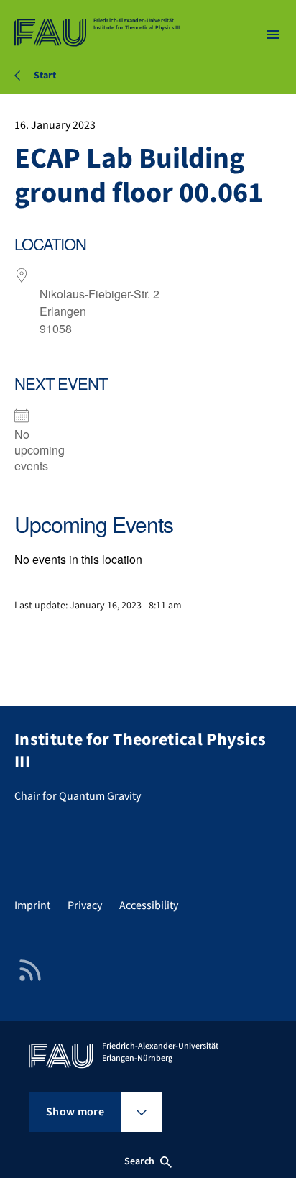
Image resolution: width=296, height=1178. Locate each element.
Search (139, 1161)
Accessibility (148, 905)
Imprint (32, 905)
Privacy (85, 905)
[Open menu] (273, 34)
